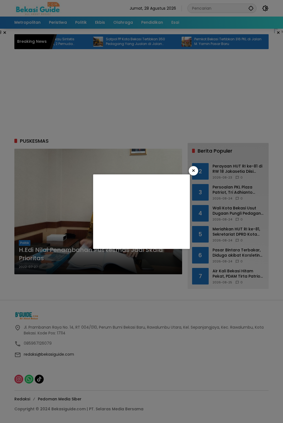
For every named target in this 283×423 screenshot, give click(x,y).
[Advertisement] (141, 211)
